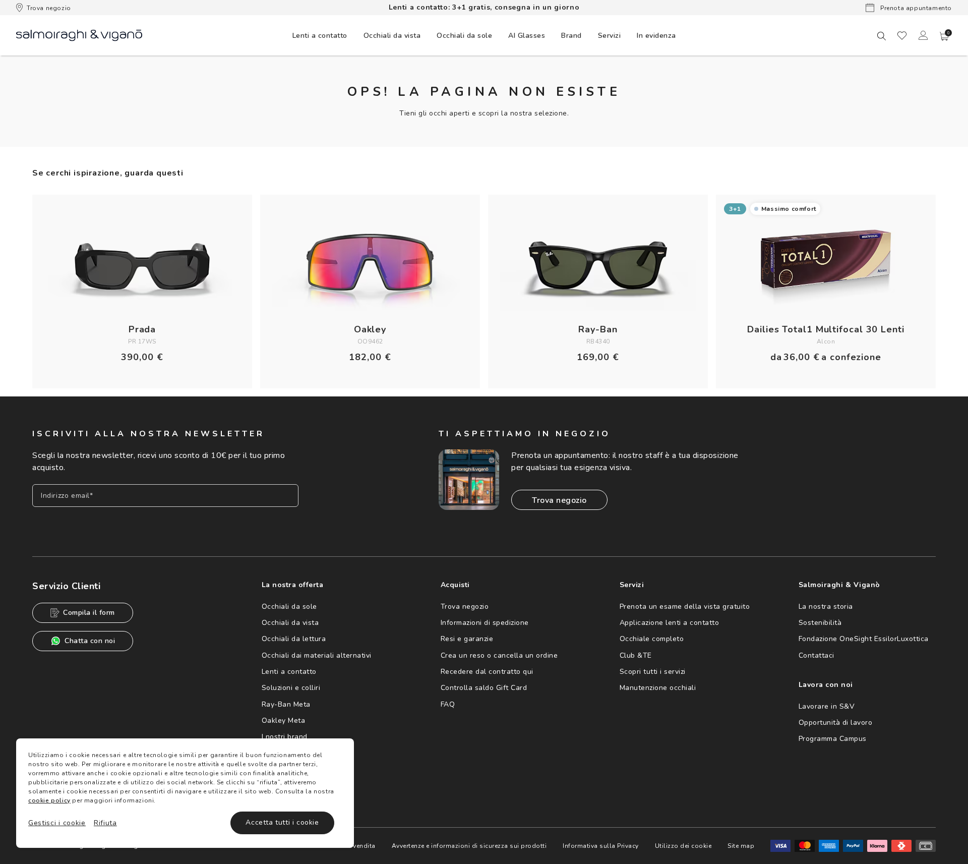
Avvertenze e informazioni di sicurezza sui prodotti (469, 846)
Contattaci (816, 655)
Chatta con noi (90, 641)
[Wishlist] (901, 35)
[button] (944, 36)
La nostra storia (826, 606)
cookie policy (49, 800)
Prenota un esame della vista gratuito (685, 606)
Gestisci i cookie (57, 823)
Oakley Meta (284, 720)
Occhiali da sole (289, 606)
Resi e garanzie (467, 639)
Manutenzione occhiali (658, 688)
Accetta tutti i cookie (282, 822)
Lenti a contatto (289, 671)
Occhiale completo (652, 639)
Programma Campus (833, 738)
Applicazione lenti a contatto (669, 622)
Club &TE (636, 655)
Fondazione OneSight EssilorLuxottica (864, 639)
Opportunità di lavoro (836, 722)
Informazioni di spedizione (485, 622)
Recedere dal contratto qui (487, 671)
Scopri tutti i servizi (653, 671)
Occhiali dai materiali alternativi (317, 655)
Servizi (609, 35)
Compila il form (89, 612)
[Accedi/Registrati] (923, 35)
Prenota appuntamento (915, 8)
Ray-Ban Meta (286, 704)
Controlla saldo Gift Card (484, 688)
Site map (741, 846)
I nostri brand (285, 736)
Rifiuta (105, 823)
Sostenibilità (820, 622)
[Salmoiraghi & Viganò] (79, 34)
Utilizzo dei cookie (683, 846)
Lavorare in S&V (827, 706)
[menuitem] (319, 35)
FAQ (448, 704)
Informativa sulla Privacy (601, 846)
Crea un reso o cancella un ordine (499, 655)
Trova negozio (49, 8)
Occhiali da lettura (294, 639)
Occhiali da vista (290, 622)
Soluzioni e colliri (291, 688)
